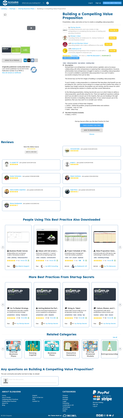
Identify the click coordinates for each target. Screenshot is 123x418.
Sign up (98, 3)
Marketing (66, 403)
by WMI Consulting (51, 266)
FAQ (33, 399)
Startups (65, 399)
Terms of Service (37, 397)
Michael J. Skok (75, 36)
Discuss (91, 134)
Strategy (65, 397)
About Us (5, 403)
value (64, 63)
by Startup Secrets (23, 323)
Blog (3, 405)
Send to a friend (12, 60)
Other (64, 411)
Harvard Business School (79, 43)
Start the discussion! (93, 55)
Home (4, 395)
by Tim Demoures (110, 266)
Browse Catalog (98, 402)
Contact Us (35, 401)
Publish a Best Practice (112, 3)
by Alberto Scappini (22, 266)
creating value (90, 63)
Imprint (34, 395)
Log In (95, 406)
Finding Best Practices (9, 401)
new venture (81, 63)
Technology (66, 407)
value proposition (72, 63)
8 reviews (75, 55)
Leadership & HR (68, 405)
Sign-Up (95, 404)
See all (115, 337)
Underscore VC (76, 49)
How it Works (6, 397)
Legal (64, 401)
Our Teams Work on (55, 415)
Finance (65, 395)
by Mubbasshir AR (80, 266)
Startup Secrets (75, 27)
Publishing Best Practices (10, 399)
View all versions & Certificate (11, 73)
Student (65, 409)
